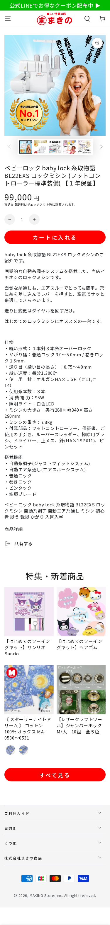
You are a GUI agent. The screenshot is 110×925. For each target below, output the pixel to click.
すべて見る (55, 775)
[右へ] (101, 147)
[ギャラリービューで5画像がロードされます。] (84, 147)
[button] (87, 19)
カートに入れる (55, 237)
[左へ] (9, 147)
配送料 (19, 204)
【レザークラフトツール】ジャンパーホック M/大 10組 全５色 (82, 725)
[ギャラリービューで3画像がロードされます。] (55, 147)
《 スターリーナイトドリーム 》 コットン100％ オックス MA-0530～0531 (27, 728)
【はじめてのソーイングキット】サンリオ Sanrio (27, 647)
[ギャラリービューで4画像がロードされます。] (69, 147)
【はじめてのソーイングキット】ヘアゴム (79, 644)
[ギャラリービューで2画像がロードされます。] (40, 147)
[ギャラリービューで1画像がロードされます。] (25, 147)
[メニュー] (7, 19)
